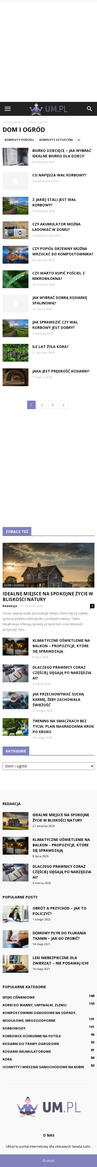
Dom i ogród (14, 585)
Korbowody (14, 1028)
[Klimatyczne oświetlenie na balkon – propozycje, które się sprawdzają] (15, 646)
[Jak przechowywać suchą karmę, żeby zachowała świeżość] (15, 700)
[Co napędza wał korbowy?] (15, 181)
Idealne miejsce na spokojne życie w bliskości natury (48, 596)
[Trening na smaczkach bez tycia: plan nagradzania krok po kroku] (15, 727)
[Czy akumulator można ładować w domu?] (15, 230)
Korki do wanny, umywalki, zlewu (34, 1005)
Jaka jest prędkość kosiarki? (60, 371)
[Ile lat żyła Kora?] (15, 353)
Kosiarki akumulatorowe (27, 1051)
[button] (90, 109)
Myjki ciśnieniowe (19, 997)
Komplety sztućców (56, 140)
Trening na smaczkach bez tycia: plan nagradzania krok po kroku (63, 726)
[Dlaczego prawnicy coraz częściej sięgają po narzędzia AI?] (15, 673)
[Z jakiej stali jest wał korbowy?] (15, 206)
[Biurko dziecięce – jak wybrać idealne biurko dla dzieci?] (15, 157)
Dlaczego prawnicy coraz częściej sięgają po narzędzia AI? (62, 672)
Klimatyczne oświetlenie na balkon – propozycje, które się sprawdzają (61, 646)
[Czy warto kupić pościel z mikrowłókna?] (15, 279)
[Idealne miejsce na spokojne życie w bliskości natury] (48, 565)
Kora (7, 1059)
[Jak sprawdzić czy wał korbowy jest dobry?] (15, 328)
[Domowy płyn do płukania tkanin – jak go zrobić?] (15, 939)
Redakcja (10, 606)
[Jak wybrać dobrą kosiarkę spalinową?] (15, 304)
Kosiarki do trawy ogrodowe (31, 1043)
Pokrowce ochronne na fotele (32, 1036)
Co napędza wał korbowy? (59, 175)
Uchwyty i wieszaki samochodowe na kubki (43, 1067)
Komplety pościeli (19, 140)
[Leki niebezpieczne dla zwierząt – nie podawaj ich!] (15, 964)
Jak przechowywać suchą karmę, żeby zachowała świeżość (58, 699)
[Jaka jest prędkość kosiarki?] (15, 377)
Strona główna (13, 122)
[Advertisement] (48, 51)
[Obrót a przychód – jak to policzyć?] (15, 914)
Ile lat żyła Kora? (50, 346)
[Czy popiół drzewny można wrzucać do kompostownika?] (15, 255)
